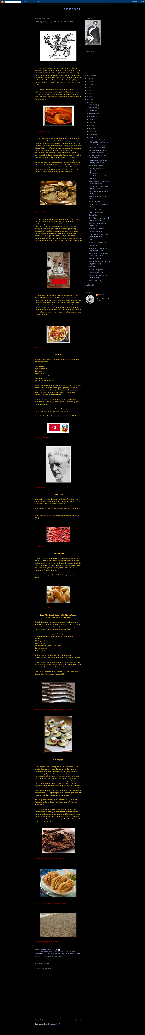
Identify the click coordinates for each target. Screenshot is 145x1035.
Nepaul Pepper (48, 955)
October (92, 111)
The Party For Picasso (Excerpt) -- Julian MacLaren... (96, 171)
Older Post (78, 1020)
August (91, 116)
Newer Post (39, 1020)
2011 (89, 102)
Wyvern (51, 956)
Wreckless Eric (41, 956)
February (92, 134)
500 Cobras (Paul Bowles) (97, 242)
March (91, 131)
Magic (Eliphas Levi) (95, 281)
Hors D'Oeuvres (74, 953)
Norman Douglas (61, 955)
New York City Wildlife (96, 202)
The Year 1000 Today (96, 231)
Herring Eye (62, 953)
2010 (89, 285)
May (90, 125)
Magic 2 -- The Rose (95, 258)
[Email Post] (59, 949)
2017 (89, 84)
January (92, 137)
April (91, 128)
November (92, 108)
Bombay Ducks (46, 952)
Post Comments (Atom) (52, 1024)
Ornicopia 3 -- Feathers (96, 228)
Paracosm (92, 267)
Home (59, 1020)
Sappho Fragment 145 (96, 272)
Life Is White (93, 215)
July (90, 119)
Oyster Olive (74, 955)
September (93, 113)
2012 (89, 99)
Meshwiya (38, 955)
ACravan (72, 9)
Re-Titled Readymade (96, 270)
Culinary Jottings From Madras (65, 952)
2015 (89, 90)
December (92, 105)
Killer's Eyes (93, 245)
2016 (89, 87)
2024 (89, 78)
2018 (89, 81)
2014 (89, 93)
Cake (90, 239)
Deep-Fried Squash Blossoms (46, 953)
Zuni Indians (58, 956)
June (91, 122)
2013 (89, 96)
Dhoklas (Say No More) (96, 165)
